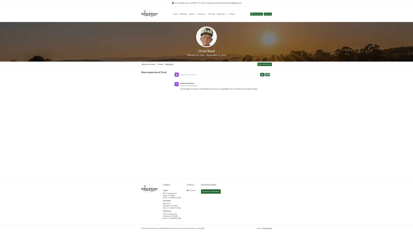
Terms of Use (179, 228)
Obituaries (183, 14)
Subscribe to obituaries (210, 191)
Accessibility (200, 228)
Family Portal (267, 228)
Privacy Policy (189, 228)
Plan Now (268, 14)
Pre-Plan (211, 14)
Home (175, 14)
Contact (232, 14)
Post (267, 75)
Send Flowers (258, 14)
